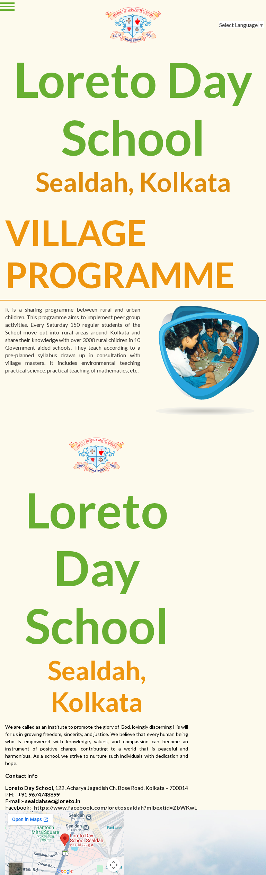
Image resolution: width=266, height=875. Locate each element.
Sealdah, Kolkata (133, 181)
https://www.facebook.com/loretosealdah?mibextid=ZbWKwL (115, 807)
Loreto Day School (133, 108)
